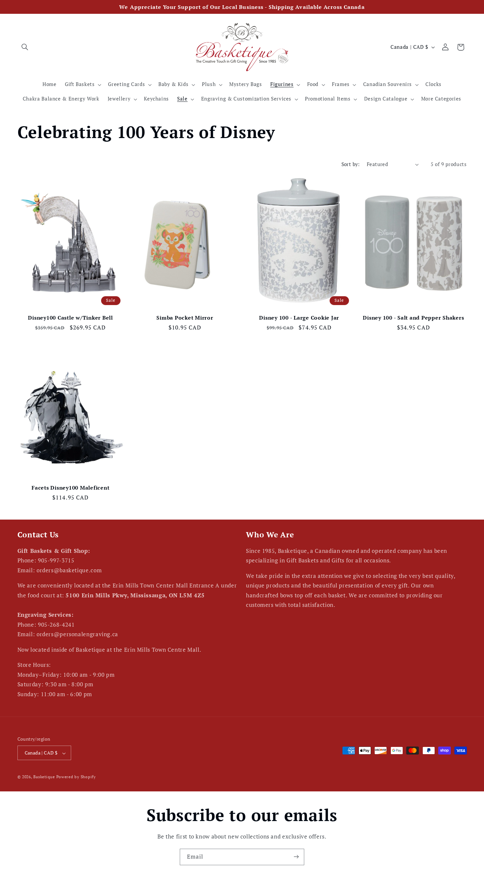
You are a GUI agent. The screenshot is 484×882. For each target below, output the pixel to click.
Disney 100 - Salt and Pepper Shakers (413, 317)
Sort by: (350, 164)
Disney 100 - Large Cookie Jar (299, 317)
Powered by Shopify (76, 777)
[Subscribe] (296, 857)
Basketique (44, 777)
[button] (25, 47)
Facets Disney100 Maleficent (70, 487)
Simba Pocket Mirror (184, 317)
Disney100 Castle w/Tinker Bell (70, 317)
